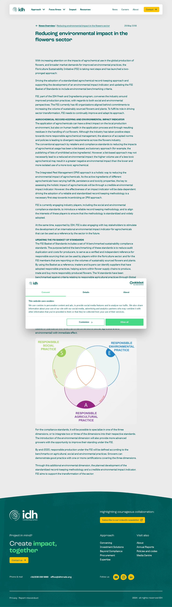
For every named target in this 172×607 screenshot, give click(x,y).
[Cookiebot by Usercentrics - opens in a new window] (132, 283)
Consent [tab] (46, 292)
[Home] (19, 9)
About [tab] (126, 292)
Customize (84, 322)
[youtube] (116, 577)
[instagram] (123, 577)
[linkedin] (131, 577)
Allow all (124, 322)
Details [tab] (86, 292)
